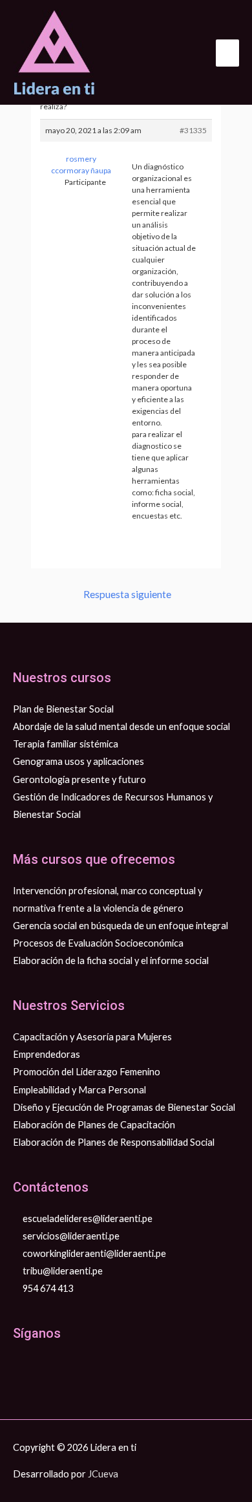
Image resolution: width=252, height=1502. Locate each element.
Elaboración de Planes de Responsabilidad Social (114, 1142)
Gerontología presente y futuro (79, 779)
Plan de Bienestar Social (63, 708)
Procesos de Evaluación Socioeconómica (98, 943)
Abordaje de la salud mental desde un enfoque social (121, 726)
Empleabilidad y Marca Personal (79, 1089)
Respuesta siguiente (127, 594)
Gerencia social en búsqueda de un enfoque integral (120, 925)
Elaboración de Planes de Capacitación (94, 1124)
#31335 (193, 130)
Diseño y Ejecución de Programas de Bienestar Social (124, 1107)
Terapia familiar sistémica (65, 743)
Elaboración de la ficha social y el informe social (111, 960)
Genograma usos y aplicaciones (78, 761)
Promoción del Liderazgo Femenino (86, 1071)
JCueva (103, 1473)
